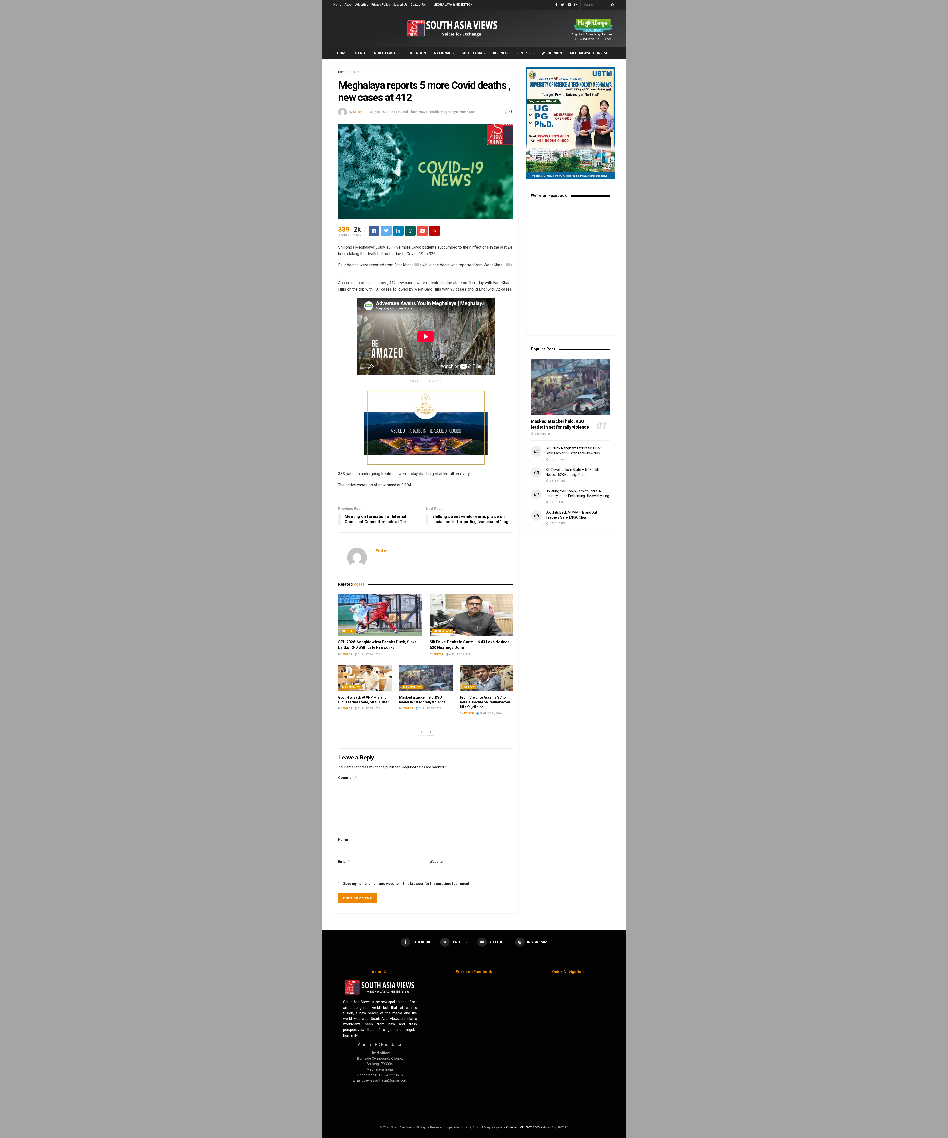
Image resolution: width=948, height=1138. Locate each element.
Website (436, 862)
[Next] (430, 732)
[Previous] (421, 732)
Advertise (361, 4)
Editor (357, 112)
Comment (348, 777)
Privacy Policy (380, 4)
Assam (469, 686)
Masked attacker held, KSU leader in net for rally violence (560, 424)
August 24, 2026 (490, 713)
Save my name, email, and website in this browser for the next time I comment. (406, 884)
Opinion (555, 53)
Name (344, 839)
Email (344, 861)
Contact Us (418, 4)
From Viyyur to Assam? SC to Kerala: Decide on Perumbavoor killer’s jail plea (485, 702)
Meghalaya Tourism (588, 53)
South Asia (472, 53)
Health (354, 72)
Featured (401, 112)
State (360, 53)
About (348, 4)
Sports (524, 53)
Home (337, 4)
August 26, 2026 (368, 654)
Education (416, 53)
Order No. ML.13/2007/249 (524, 1127)
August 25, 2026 (459, 654)
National (442, 53)
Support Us (400, 4)
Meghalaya (449, 112)
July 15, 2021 (379, 112)
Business (501, 53)
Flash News (418, 112)
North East (385, 53)
